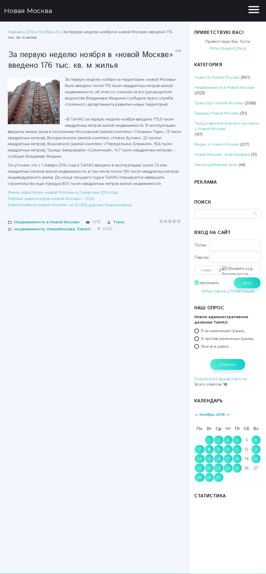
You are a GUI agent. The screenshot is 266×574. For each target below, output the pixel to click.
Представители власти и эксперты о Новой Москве (226, 126)
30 (218, 477)
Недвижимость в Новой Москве (46, 222)
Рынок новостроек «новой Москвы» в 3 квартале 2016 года (63, 192)
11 (237, 449)
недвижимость (29, 228)
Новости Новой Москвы (217, 77)
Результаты (204, 379)
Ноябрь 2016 (212, 414)
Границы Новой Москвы (216, 113)
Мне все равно (215, 346)
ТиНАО (84, 228)
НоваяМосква (61, 228)
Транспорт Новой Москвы (218, 103)
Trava (118, 222)
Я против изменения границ (227, 338)
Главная (15, 32)
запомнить (209, 283)
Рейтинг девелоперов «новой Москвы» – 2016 (51, 198)
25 (237, 468)
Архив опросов (233, 379)
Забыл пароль (214, 291)
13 (256, 449)
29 (209, 477)
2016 (30, 32)
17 (228, 458)
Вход (241, 48)
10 (228, 449)
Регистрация (221, 48)
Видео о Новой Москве (216, 144)
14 (200, 458)
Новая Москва (28, 11)
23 (219, 468)
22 (209, 468)
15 (209, 458)
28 (199, 477)
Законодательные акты (215, 164)
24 (228, 468)
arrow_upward (254, 562)
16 (219, 458)
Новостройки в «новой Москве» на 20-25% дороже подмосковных (70, 205)
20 (256, 458)
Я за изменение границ (222, 331)
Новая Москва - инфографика (222, 154)
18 (237, 458)
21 (199, 468)
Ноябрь (45, 32)
